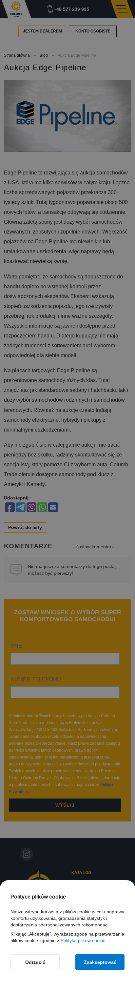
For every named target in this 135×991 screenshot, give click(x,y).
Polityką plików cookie (83, 940)
